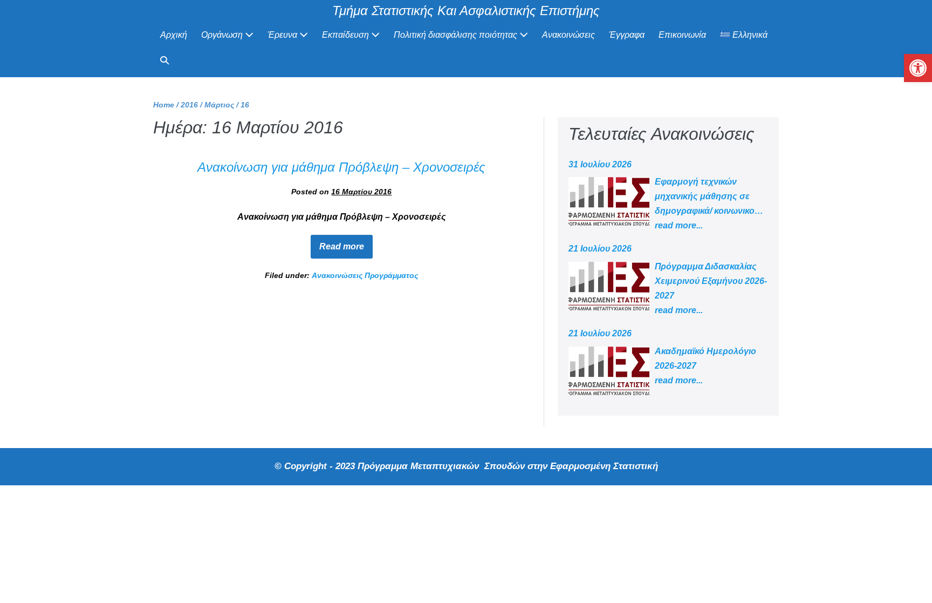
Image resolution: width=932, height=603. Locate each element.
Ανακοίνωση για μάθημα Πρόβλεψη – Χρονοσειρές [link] (341, 167)
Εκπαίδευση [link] (346, 34)
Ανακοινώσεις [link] (568, 34)
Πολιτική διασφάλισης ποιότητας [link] (456, 34)
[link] (918, 68)
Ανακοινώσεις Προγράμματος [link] (365, 275)
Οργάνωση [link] (223, 34)
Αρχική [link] (173, 34)
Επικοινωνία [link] (682, 34)
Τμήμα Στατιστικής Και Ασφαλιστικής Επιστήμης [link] (466, 10)
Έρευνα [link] (283, 34)
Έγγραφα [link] (627, 34)
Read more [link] (346, 243)
